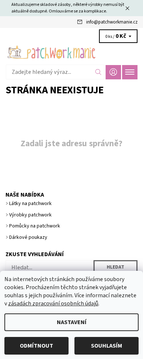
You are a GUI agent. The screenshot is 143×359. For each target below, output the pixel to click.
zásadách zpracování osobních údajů (53, 303)
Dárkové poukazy (28, 237)
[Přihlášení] (113, 72)
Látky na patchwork (30, 203)
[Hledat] (98, 72)
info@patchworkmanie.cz (112, 22)
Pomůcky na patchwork (34, 226)
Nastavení (72, 322)
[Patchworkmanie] (72, 52)
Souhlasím (106, 346)
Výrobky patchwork (30, 215)
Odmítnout (36, 346)
